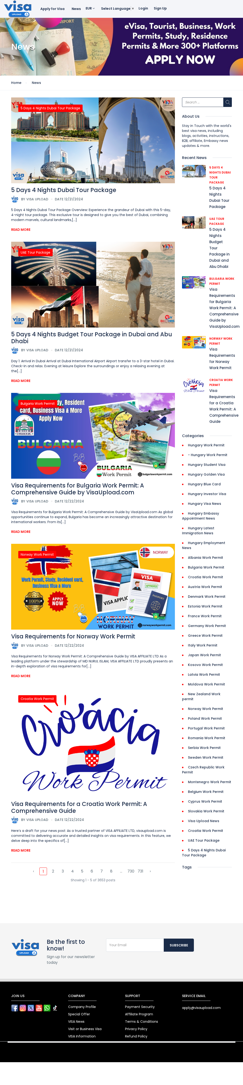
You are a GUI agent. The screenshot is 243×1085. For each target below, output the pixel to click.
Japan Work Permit (204, 655)
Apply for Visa (52, 8)
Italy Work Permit (202, 645)
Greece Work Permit (205, 635)
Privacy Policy (136, 1029)
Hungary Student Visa (206, 464)
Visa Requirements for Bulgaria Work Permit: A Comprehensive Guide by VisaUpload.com (77, 489)
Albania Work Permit (205, 557)
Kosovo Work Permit (205, 664)
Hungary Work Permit (206, 445)
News (76, 8)
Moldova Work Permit (206, 684)
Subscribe (179, 945)
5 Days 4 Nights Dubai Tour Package (50, 108)
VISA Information (82, 1036)
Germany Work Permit (207, 625)
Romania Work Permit (206, 738)
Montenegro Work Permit (209, 782)
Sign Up (160, 8)
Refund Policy (136, 1036)
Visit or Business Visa (85, 1029)
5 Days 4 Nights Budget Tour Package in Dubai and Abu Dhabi (91, 337)
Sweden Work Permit (205, 757)
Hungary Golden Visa (206, 474)
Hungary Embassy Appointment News (200, 516)
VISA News (76, 1021)
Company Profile (82, 1006)
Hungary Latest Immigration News (198, 530)
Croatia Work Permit (37, 698)
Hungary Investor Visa (207, 494)
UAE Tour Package (35, 252)
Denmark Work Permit (206, 596)
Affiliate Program (139, 1014)
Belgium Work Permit (206, 791)
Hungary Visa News (204, 503)
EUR (89, 8)
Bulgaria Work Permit (38, 403)
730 (130, 871)
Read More (20, 229)
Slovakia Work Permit (206, 811)
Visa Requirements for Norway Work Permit (73, 636)
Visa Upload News (203, 821)
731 (140, 871)
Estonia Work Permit (205, 606)
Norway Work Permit (37, 554)
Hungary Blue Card (204, 484)
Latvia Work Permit (204, 674)
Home (16, 82)
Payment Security (140, 1006)
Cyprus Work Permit (205, 801)
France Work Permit (205, 616)
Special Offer (79, 1014)
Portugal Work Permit (206, 728)
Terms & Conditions (141, 1021)
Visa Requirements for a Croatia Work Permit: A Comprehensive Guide (79, 807)
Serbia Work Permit (204, 747)
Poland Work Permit (205, 718)
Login (143, 8)
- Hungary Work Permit (207, 455)
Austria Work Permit (205, 586)
